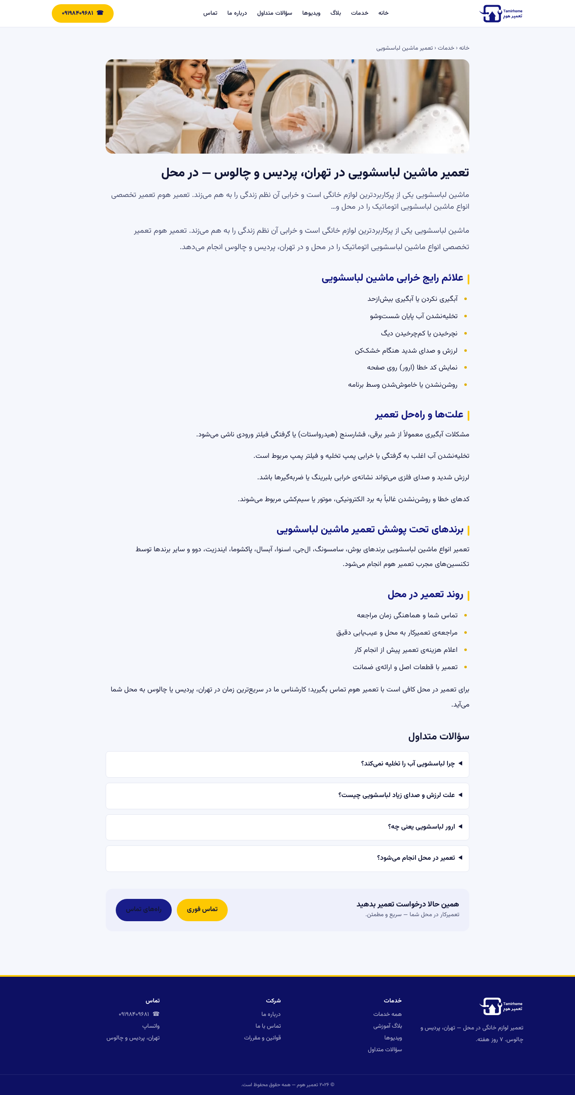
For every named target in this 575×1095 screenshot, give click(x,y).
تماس (210, 13)
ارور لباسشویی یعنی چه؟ (421, 827)
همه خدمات (387, 1014)
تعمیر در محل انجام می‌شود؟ (416, 858)
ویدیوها (311, 13)
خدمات (359, 13)
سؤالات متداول (274, 13)
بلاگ (335, 13)
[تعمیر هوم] (501, 13)
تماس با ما (268, 1026)
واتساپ (151, 1026)
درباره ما (237, 13)
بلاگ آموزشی (387, 1026)
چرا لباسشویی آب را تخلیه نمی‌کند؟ (408, 764)
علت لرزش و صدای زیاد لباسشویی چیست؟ (396, 795)
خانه (383, 13)
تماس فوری (202, 909)
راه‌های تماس (144, 909)
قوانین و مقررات (262, 1038)
